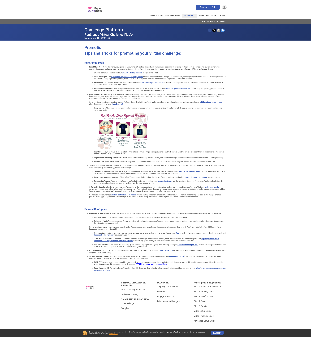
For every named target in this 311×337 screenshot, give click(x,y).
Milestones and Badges (168, 301)
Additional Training (129, 294)
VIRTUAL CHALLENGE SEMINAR (164, 16)
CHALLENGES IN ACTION (212, 21)
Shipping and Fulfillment (168, 286)
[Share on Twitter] (214, 30)
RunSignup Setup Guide (211, 16)
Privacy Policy (113, 334)
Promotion (162, 291)
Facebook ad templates (103, 235)
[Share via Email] (218, 30)
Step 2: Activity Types (204, 291)
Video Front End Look (204, 316)
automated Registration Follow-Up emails (127, 77)
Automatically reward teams (190, 171)
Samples (125, 308)
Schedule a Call (207, 7)
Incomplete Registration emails (152, 83)
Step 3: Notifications (203, 296)
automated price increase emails (177, 88)
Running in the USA (176, 256)
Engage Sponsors (165, 296)
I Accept (217, 333)
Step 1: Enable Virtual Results (207, 286)
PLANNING (189, 16)
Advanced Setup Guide (205, 321)
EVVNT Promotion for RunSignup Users (151, 264)
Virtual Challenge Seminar (133, 289)
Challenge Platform (103, 29)
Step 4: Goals (200, 301)
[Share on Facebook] (210, 30)
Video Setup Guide (203, 311)
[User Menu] (224, 7)
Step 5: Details (200, 306)
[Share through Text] (223, 30)
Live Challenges (128, 303)
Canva (178, 233)
